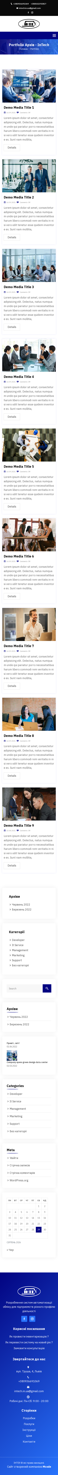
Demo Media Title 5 (19, 466)
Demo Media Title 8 (19, 735)
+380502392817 (38, 4)
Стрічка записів (20, 1165)
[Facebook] (28, 12)
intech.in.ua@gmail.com (30, 8)
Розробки (29, 1418)
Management (20, 950)
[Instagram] (32, 12)
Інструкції (29, 1430)
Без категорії (20, 965)
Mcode (47, 1466)
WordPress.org (19, 1180)
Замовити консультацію (29, 1348)
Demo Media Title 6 (19, 556)
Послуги (29, 1424)
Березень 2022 (22, 909)
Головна (24, 49)
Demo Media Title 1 (19, 107)
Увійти (14, 1158)
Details (12, 147)
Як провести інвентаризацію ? (29, 1336)
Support (17, 960)
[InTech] (29, 23)
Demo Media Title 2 (19, 197)
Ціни (29, 1435)
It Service (17, 945)
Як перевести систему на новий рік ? (29, 1342)
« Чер (10, 1250)
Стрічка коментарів (22, 1173)
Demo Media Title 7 (19, 646)
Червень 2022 (21, 904)
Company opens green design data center (27, 1062)
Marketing (18, 955)
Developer (18, 940)
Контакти (29, 1441)
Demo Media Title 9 (19, 825)
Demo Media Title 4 (19, 376)
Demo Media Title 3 (19, 287)
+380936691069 (21, 4)
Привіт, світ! (13, 1043)
